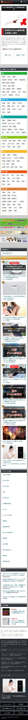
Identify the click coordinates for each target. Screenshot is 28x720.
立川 (19, 92)
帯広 (3, 106)
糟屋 (3, 204)
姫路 (12, 164)
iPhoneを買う (6, 486)
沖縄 (15, 210)
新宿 (3, 77)
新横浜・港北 (11, 120)
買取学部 (5, 555)
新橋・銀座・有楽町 (8, 83)
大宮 (17, 132)
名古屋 (4, 140)
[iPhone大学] (6, 2)
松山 (3, 184)
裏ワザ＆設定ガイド (13, 341)
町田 (24, 92)
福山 (8, 178)
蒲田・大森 (5, 92)
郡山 (3, 112)
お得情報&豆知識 (9, 279)
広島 (3, 178)
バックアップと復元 (10, 463)
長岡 (23, 143)
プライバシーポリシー (7, 704)
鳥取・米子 (5, 175)
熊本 (10, 207)
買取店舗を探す (6, 561)
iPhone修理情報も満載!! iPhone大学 (12, 717)
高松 (23, 181)
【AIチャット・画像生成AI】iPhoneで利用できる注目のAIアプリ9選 (18, 622)
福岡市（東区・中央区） (9, 195)
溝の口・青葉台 (7, 129)
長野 (24, 140)
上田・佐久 (10, 143)
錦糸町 (11, 95)
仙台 (3, 109)
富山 (3, 146)
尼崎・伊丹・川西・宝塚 (9, 167)
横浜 (3, 120)
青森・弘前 (10, 106)
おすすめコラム (6, 497)
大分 (15, 207)
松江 (12, 175)
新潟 (18, 143)
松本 (3, 143)
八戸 (18, 106)
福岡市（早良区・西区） (9, 201)
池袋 (14, 77)
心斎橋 (15, 155)
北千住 (17, 95)
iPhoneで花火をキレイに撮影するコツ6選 (12, 441)
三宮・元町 (5, 164)
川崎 (15, 129)
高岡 (8, 146)
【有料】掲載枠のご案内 (6, 253)
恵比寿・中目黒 (7, 80)
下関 (12, 181)
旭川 (8, 103)
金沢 (14, 146)
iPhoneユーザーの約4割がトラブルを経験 (12, 596)
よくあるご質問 (7, 712)
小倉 (14, 192)
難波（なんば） (7, 158)
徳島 (18, 181)
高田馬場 (22, 80)
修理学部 (8, 320)
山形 (14, 109)
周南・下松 (5, 181)
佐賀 (14, 204)
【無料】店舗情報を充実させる (7, 252)
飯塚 (8, 204)
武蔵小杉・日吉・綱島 (9, 126)
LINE (4, 492)
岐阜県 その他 (20, 55)
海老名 (21, 129)
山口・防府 (16, 178)
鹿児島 (4, 210)
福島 (8, 112)
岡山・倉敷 (20, 175)
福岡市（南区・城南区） (9, 198)
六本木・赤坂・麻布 (8, 86)
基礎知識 (8, 341)
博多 (3, 192)
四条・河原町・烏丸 (8, 161)
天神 (8, 192)
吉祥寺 (13, 92)
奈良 (21, 167)
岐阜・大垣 (8, 55)
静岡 (19, 140)
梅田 (8, 155)
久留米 (22, 201)
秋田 (8, 109)
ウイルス (5, 509)
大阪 (3, 155)
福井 (19, 146)
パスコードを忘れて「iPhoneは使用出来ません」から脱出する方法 (14, 697)
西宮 (18, 161)
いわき (20, 109)
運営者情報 (21, 704)
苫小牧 (20, 103)
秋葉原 (19, 89)
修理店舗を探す (13, 403)
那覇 (10, 210)
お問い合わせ (21, 712)
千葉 (7, 132)
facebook (21, 1)
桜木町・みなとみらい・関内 (11, 123)
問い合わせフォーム (6, 41)
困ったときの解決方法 (21, 463)
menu (25, 1)
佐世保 (4, 207)
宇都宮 (23, 132)
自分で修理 (5, 544)
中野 (15, 80)
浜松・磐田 (12, 140)
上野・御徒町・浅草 (8, 89)
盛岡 (23, 106)
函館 (14, 103)
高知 (8, 184)
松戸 (12, 132)
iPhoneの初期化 (6, 474)
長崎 (19, 204)
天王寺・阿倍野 (19, 158)
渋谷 (8, 77)
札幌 (3, 103)
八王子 (4, 95)
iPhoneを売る (6, 480)
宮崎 (20, 207)
